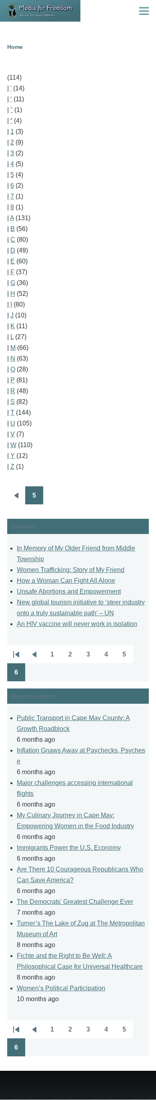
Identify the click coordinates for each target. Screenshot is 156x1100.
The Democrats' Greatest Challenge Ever (75, 901)
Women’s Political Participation (61, 988)
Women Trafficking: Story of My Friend (70, 569)
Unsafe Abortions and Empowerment (69, 591)
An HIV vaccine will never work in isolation (77, 623)
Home (15, 47)
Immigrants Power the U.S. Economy (69, 847)
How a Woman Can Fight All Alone (66, 580)
